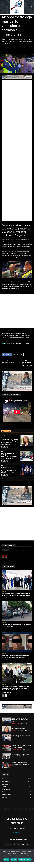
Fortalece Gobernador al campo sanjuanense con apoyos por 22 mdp (19, 719)
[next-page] (5, 479)
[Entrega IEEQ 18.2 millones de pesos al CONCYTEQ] (6, 756)
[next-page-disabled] (6, 556)
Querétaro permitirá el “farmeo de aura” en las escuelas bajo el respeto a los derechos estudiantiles (10, 441)
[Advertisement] (17, 150)
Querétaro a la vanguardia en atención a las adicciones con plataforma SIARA (9, 469)
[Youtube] (27, 844)
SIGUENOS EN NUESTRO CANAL (11, 395)
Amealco (22, 550)
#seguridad (18, 343)
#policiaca (10, 343)
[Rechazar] (32, 856)
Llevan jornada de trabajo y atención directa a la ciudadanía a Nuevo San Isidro (9, 455)
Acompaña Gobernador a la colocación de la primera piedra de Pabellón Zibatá (16, 594)
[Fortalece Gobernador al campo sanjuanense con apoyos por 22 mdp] (6, 720)
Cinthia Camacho (6, 51)
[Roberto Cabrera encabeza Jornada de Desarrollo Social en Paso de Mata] (6, 765)
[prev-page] (2, 479)
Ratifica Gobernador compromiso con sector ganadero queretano (8, 362)
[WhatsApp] (23, 844)
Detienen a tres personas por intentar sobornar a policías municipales (15, 656)
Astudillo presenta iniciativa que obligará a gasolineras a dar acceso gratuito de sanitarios (25, 363)
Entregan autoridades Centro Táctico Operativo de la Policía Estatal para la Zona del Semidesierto (15, 688)
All (16, 550)
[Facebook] (5, 844)
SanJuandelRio (6, 346)
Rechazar (13, 859)
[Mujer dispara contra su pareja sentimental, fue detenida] (6, 729)
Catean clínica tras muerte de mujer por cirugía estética (16, 625)
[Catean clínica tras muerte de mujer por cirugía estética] (17, 611)
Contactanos (17, 832)
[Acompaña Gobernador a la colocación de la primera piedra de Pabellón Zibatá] (17, 580)
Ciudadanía (26, 343)
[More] (22, 354)
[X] (18, 844)
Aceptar (6, 859)
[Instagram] (10, 844)
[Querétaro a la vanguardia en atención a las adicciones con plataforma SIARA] (26, 470)
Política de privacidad (25, 859)
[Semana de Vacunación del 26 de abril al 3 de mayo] (6, 748)
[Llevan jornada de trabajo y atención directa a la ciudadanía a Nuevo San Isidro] (26, 456)
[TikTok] (14, 844)
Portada (3, 435)
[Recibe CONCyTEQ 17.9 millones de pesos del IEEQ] (6, 737)
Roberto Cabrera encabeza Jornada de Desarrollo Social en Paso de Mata (21, 764)
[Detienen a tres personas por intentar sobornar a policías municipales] (17, 642)
